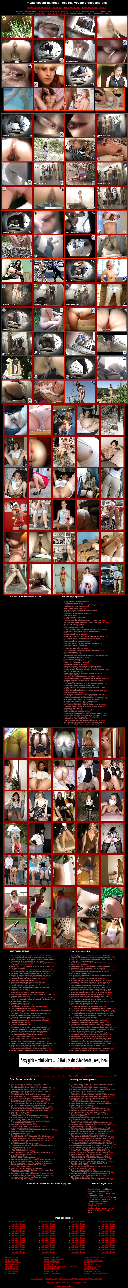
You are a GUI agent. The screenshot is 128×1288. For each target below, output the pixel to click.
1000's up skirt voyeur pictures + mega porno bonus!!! (64, 1068)
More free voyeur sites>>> (22, 1076)
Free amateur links (82, 1279)
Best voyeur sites (90, 8)
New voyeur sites (72, 8)
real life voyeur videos (103, 1210)
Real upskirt (93, 1206)
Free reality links (96, 1279)
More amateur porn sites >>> (105, 1076)
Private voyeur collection (38, 8)
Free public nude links (66, 1279)
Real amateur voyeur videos (101, 1208)
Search (103, 8)
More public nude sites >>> (80, 1076)
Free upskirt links (51, 1279)
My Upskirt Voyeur (96, 1203)
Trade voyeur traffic (64, 1286)
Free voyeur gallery (18, 1221)
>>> (87, 601)
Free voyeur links (37, 1279)
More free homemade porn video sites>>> (51, 1076)
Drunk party (53, 11)
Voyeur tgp (57, 8)
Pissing (64, 11)
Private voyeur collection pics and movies (66, 1282)
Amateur (42, 11)
